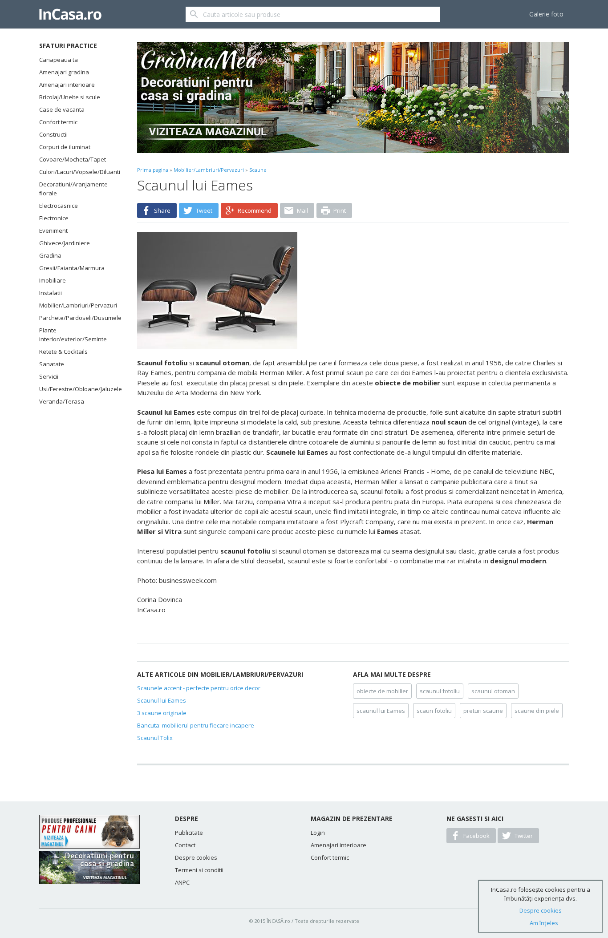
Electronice (54, 218)
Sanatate (51, 364)
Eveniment (53, 230)
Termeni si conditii (199, 870)
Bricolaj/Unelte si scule (69, 97)
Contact (185, 845)
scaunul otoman (493, 691)
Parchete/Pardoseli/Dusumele (77, 318)
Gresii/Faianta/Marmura (72, 268)
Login (318, 833)
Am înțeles (544, 923)
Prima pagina (152, 169)
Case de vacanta (62, 109)
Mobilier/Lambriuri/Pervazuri (77, 305)
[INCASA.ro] (70, 14)
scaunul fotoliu (440, 691)
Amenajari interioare (67, 85)
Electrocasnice (58, 206)
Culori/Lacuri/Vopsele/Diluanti (77, 172)
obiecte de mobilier (382, 691)
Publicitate (189, 833)
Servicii (48, 376)
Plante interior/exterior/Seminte (73, 334)
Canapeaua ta (58, 60)
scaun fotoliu (434, 711)
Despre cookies (196, 857)
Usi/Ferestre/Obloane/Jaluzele (77, 389)
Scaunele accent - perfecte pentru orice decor (198, 688)
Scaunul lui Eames (161, 700)
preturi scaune (483, 711)
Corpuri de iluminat (64, 147)
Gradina (50, 255)
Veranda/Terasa (61, 401)
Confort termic (58, 122)
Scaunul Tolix (155, 738)
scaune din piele (537, 711)
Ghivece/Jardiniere (64, 243)
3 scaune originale (161, 713)
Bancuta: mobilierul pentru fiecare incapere (195, 725)
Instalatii (50, 293)
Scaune (258, 169)
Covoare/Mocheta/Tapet (72, 159)
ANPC (182, 882)
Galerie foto (546, 14)
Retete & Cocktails (63, 352)
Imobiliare (52, 280)
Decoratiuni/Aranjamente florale (73, 188)
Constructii (53, 134)
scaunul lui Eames (381, 711)
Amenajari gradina (64, 72)
